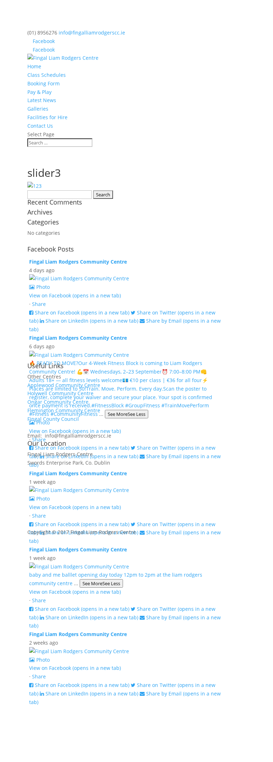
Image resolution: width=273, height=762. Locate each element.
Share (39, 304)
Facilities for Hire (47, 117)
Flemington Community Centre (63, 410)
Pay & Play (39, 92)
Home (34, 66)
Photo (43, 287)
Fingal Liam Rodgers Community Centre (78, 261)
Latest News (41, 100)
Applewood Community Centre (63, 385)
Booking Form (43, 83)
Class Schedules (46, 75)
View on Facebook (75, 295)
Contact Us (40, 125)
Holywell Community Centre (60, 393)
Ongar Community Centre (58, 401)
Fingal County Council (53, 419)
